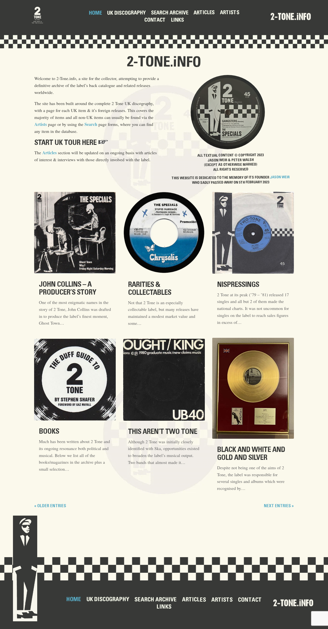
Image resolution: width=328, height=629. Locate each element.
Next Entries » (279, 506)
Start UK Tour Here (65, 142)
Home (95, 13)
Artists (229, 13)
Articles (203, 13)
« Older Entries (50, 506)
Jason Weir (280, 177)
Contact (154, 20)
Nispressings (238, 284)
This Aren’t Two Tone (162, 431)
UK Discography (126, 13)
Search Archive (169, 13)
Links (177, 20)
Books (49, 431)
